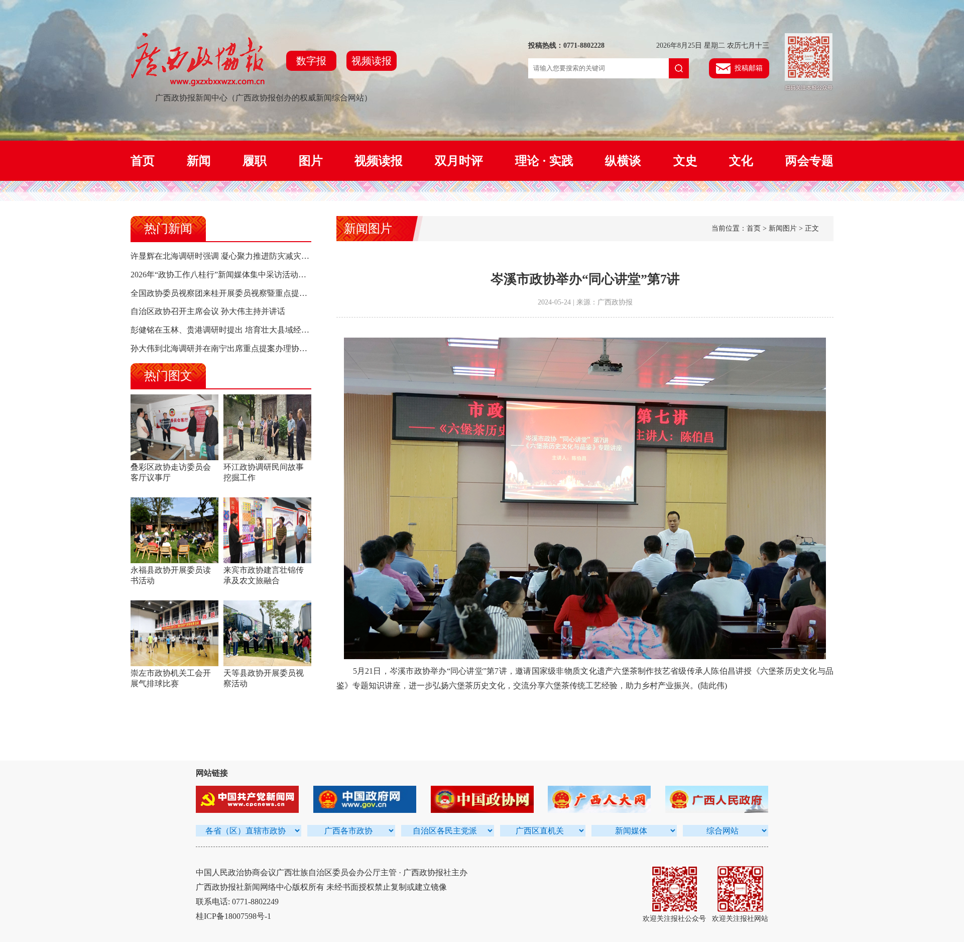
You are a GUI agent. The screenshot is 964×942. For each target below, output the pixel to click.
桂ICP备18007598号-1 (233, 916)
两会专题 (809, 160)
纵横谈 (623, 160)
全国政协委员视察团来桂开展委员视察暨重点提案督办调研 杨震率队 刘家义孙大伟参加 (285, 293)
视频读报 (371, 60)
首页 (143, 160)
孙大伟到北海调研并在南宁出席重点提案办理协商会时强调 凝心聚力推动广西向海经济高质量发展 (304, 348)
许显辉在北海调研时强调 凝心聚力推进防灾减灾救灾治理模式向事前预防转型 (268, 256)
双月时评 (459, 160)
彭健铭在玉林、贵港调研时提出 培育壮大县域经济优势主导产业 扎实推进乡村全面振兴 (285, 330)
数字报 (311, 60)
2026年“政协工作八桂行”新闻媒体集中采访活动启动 (222, 274)
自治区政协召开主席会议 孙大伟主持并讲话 (208, 311)
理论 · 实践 (544, 160)
